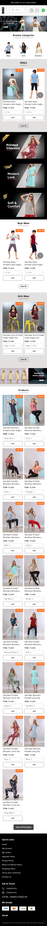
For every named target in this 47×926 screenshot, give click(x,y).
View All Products (23, 827)
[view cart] (37, 10)
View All (23, 126)
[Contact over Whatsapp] (43, 10)
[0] (37, 10)
